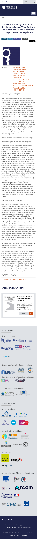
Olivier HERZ (17, 78)
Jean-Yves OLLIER (18, 82)
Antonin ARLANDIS (19, 67)
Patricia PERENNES (19, 84)
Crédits (17, 535)
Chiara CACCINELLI (19, 73)
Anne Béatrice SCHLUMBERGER (23, 86)
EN (6, 1)
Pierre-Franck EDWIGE (20, 75)
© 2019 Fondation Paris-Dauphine (11, 533)
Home (3, 17)
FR (2, 1)
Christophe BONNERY (20, 69)
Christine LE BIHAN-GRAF (21, 80)
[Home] (9, 7)
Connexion (24, 535)
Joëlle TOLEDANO (18, 90)
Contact (24, 533)
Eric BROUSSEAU (18, 71)
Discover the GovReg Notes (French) (15, 279)
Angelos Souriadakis (19, 88)
